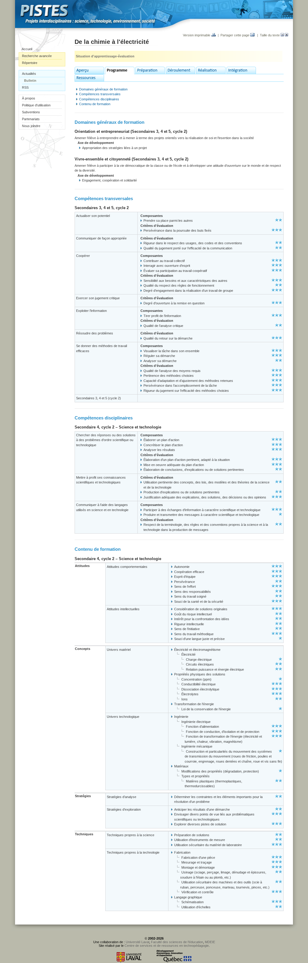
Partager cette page (235, 35)
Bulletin (30, 80)
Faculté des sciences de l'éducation (177, 942)
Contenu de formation (94, 104)
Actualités (29, 73)
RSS (25, 87)
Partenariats (31, 119)
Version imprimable (197, 35)
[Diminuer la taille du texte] (282, 35)
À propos (28, 98)
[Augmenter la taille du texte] (286, 35)
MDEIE (210, 942)
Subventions (31, 112)
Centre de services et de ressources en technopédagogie (167, 945)
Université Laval (137, 942)
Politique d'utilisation (36, 105)
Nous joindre (31, 126)
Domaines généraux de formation (103, 89)
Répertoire (29, 63)
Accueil (27, 49)
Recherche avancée (37, 56)
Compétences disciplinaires (99, 99)
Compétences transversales (100, 94)
